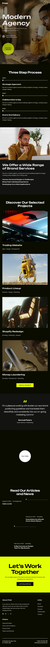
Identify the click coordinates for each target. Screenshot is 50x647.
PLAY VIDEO (25, 456)
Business (5, 292)
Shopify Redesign (12, 331)
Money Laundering (13, 374)
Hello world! (7, 504)
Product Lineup (11, 288)
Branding (5, 335)
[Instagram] (5, 613)
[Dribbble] (10, 613)
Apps (4, 249)
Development (16, 249)
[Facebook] (3, 613)
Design (9, 249)
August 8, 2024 (6, 501)
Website (18, 335)
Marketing (17, 292)
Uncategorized (17, 501)
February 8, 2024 (30, 517)
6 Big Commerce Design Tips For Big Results (23, 547)
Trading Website (12, 245)
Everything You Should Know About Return (35, 520)
